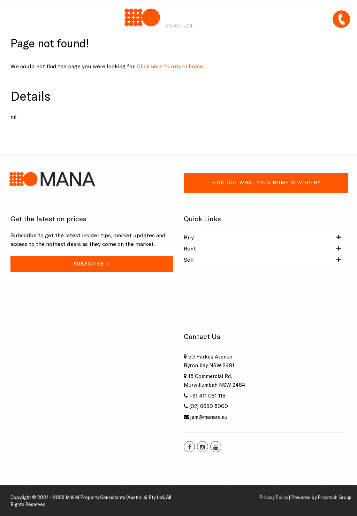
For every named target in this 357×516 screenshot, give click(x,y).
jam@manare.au (208, 417)
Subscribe (89, 264)
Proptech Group (335, 497)
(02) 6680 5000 (208, 406)
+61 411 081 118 (207, 395)
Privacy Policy (273, 497)
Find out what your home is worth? (266, 182)
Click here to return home (170, 66)
